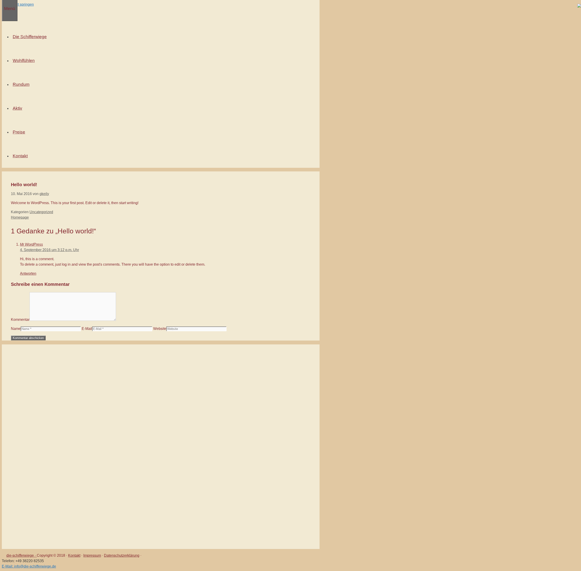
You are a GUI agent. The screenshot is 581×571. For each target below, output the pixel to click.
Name (16, 329)
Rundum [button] (21, 84)
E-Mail (87, 329)
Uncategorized (41, 212)
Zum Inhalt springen (18, 4)
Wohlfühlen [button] (24, 60)
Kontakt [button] (20, 155)
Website (159, 329)
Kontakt (74, 555)
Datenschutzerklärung (121, 555)
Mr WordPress (31, 244)
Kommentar (20, 319)
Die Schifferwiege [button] (30, 36)
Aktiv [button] (17, 108)
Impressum (92, 555)
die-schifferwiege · (21, 555)
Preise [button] (19, 132)
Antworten (28, 273)
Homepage (20, 217)
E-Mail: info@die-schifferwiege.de (29, 566)
